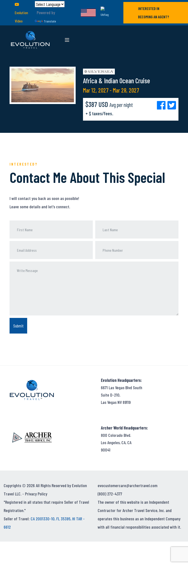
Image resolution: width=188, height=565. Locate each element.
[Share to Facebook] (162, 105)
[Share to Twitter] (171, 105)
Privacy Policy (36, 493)
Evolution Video (21, 16)
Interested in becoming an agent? (153, 12)
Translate (50, 21)
